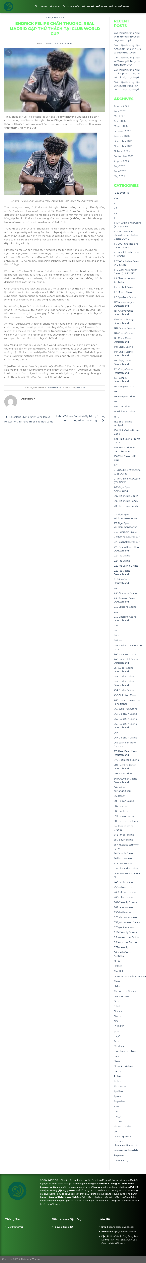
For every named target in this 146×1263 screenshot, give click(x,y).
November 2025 (123, 146)
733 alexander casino (126, 868)
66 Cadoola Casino (124, 853)
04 (115, 213)
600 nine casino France (127, 821)
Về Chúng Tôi (57, 6)
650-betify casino (123, 839)
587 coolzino (121, 806)
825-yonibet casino (124, 927)
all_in (117, 961)
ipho (116, 1031)
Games (118, 1011)
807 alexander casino (126, 917)
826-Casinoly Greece (125, 932)
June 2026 (120, 111)
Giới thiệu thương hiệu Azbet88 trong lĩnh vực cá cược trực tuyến (127, 49)
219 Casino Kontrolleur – (127, 537)
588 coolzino (121, 811)
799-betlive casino (124, 912)
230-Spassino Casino (125, 593)
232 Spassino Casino (125, 606)
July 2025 (119, 166)
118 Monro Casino (123, 292)
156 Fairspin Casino (124, 386)
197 (116, 465)
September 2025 (123, 156)
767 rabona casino (124, 907)
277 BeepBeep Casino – (127, 760)
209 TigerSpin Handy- (126, 501)
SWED (117, 1106)
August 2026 (121, 106)
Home (44, 6)
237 (116, 625)
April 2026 (119, 121)
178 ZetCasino (122, 406)
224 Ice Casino (122, 555)
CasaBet (118, 971)
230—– (118, 588)
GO (116, 1021)
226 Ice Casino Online (126, 565)
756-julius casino (123, 887)
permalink (80, 388)
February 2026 (122, 131)
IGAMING (119, 1026)
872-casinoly (121, 947)
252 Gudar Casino (124, 676)
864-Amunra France (125, 942)
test (116, 1111)
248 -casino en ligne (125, 654)
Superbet (119, 1101)
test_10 (118, 1116)
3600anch (119, 796)
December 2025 (123, 141)
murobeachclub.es (125, 1051)
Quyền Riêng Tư (76, 6)
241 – (116, 635)
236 (116, 611)
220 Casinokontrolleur (127, 542)
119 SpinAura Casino (125, 297)
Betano (118, 966)
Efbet (117, 1006)
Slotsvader (120, 1086)
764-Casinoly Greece (125, 902)
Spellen (118, 1091)
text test (119, 1121)
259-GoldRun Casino (125, 695)
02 (115, 208)
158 (116, 391)
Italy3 (117, 1036)
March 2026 (120, 126)
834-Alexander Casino (126, 937)
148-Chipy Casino (123, 347)
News (117, 1061)
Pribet (117, 1076)
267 (116, 732)
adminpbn (67, 43)
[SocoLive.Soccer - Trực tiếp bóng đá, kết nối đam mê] (16, 6)
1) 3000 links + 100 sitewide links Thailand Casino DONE (126, 235)
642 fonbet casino (124, 834)
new (116, 1056)
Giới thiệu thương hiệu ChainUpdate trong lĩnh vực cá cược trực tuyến (127, 74)
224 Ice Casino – (123, 560)
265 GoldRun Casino (125, 719)
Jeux (116, 1041)
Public (117, 1081)
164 (115, 401)
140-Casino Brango (124, 328)
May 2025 (119, 176)
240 (116, 630)
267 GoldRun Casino (125, 737)
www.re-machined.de (126, 1150)
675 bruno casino (123, 863)
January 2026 (121, 136)
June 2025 (120, 171)
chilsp (117, 986)
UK (115, 1131)
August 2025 (121, 161)
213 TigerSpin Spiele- (126, 532)
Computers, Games (125, 991)
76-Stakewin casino (125, 892)
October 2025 (122, 151)
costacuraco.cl (122, 996)
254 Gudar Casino (124, 690)
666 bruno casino (123, 858)
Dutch (117, 1001)
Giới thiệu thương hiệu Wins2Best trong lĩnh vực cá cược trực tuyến (127, 86)
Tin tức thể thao (97, 6)
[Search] (36, 6)
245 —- (118, 640)
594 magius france (124, 816)
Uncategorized (122, 1136)
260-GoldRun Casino (125, 709)
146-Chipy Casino (123, 333)
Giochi (117, 1016)
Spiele (117, 1096)
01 (115, 202)
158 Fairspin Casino (124, 396)
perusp (118, 1071)
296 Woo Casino (123, 773)
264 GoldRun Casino (125, 714)
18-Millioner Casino (124, 411)
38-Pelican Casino (124, 801)
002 (116, 197)
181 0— (118, 416)
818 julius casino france (127, 922)
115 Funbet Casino (124, 287)
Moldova (119, 1046)
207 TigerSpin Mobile (126, 496)
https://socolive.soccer (124, 1231)
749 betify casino (123, 882)
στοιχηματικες (121, 1160)
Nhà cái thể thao (119, 6)
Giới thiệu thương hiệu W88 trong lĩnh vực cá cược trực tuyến (127, 37)
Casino (117, 981)
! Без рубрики (122, 192)
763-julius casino (123, 897)
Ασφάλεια (119, 1155)
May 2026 (119, 116)
